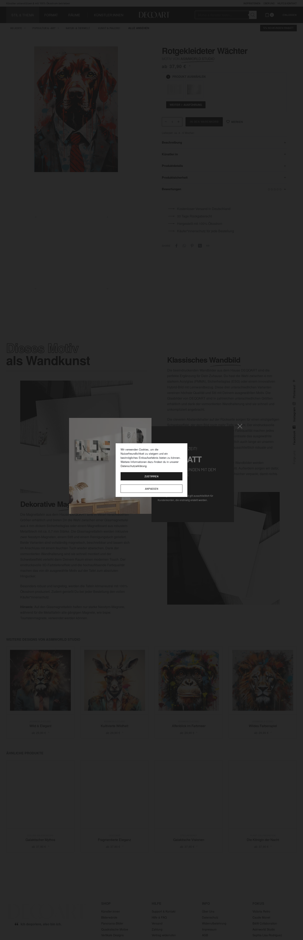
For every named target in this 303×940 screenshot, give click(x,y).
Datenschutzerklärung (134, 466)
